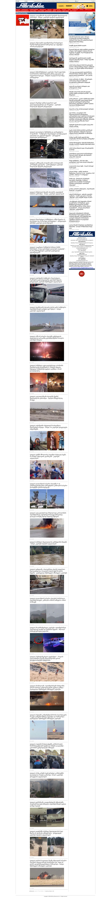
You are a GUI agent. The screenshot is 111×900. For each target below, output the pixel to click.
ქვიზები (54, 10)
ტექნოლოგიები (56, 9)
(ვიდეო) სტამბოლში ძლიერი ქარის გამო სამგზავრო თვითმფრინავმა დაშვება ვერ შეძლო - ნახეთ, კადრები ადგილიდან (48, 309)
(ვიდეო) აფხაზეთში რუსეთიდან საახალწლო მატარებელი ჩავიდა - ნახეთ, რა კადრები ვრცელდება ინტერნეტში (48, 427)
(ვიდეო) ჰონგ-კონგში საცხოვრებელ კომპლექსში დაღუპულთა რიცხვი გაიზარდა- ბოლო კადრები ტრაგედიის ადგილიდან (47, 775)
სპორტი (81, 9)
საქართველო (25, 9)
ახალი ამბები (33, 10)
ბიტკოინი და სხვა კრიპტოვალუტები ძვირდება (81, 109)
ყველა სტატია (65, 10)
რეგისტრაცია (59, 1)
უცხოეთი (49, 9)
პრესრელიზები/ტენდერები (22, 10)
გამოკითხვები (48, 10)
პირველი (31, 891)
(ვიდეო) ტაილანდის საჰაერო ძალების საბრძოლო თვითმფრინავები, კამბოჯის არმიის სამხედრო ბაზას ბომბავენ (48, 600)
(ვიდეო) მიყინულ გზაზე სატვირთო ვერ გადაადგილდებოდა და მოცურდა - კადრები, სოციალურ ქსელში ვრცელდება (45, 104)
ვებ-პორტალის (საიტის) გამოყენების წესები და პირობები (82, 267)
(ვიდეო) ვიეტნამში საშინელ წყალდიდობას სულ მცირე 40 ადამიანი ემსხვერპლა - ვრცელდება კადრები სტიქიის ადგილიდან (46, 833)
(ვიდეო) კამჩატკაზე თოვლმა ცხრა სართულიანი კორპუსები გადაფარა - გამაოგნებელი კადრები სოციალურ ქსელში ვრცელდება (46, 164)
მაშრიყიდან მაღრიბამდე (21, 13)
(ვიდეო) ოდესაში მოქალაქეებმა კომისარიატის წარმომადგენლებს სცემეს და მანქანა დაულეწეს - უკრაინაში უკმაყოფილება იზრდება (47, 745)
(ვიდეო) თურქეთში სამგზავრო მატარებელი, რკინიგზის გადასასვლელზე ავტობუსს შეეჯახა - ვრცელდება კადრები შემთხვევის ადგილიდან (46, 280)
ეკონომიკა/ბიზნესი (34, 9)
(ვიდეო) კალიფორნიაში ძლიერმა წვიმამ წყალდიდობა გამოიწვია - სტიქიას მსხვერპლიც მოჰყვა (46, 398)
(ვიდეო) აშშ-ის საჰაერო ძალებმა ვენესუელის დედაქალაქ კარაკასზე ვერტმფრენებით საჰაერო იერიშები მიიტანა (47, 338)
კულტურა (64, 9)
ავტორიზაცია (37, 1)
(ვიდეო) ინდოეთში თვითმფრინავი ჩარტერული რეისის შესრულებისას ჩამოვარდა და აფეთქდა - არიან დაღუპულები (47, 44)
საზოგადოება (43, 9)
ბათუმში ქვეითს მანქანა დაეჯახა (77, 45)
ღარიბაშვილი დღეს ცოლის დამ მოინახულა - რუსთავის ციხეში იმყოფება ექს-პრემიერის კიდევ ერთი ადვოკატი (81, 155)
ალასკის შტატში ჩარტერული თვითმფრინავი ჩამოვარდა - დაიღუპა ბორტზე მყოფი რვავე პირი (81, 226)
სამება (69, 9)
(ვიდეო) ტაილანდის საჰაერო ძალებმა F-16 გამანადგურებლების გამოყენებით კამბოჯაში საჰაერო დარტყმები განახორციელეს (48, 485)
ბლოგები (59, 10)
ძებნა (93, 1)
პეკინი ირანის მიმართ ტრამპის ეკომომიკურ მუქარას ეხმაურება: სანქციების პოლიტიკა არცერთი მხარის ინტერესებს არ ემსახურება (80, 132)
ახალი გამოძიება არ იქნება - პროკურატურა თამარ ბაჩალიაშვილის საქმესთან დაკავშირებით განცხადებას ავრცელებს (80, 81)
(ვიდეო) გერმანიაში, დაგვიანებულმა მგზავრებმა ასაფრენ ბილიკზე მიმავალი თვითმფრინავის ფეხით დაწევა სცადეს (48, 804)
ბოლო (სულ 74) (49, 891)
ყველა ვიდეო (73, 10)
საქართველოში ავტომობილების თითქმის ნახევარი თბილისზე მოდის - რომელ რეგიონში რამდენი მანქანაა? (81, 59)
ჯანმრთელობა (88, 9)
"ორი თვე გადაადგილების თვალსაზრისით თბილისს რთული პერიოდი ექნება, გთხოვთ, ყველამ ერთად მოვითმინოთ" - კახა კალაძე (80, 74)
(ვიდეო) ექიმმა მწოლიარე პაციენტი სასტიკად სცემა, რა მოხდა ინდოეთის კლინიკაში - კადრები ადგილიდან (48, 456)
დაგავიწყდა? (52, 1)
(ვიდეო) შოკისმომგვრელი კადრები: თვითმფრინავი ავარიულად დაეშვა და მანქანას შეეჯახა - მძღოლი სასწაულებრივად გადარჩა (48, 629)
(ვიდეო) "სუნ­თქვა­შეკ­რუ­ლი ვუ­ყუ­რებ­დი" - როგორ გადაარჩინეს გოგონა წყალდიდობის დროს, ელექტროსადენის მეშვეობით (46, 658)
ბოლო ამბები (41, 10)
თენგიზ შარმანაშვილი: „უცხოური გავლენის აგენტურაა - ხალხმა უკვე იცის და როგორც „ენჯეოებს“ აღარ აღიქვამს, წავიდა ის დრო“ (81, 196)
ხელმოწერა (66, 1)
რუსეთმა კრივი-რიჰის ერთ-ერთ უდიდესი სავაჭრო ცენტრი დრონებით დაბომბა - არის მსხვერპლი (80, 93)
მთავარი (18, 9)
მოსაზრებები (75, 9)
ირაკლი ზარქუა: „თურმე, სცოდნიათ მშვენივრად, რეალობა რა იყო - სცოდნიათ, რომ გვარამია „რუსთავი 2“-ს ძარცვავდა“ (81, 173)
